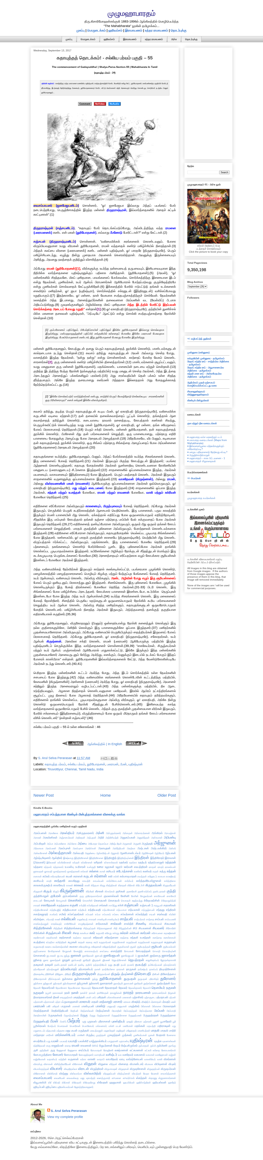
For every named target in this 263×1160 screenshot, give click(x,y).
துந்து (95, 979)
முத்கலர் (127, 1035)
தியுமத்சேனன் (167, 969)
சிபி (135, 928)
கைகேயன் (159, 896)
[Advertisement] (208, 102)
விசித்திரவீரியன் (62, 1064)
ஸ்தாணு (153, 1078)
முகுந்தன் (101, 1035)
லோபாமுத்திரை (42, 1054)
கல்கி (116, 876)
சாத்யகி (126, 919)
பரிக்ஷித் (135, 1001)
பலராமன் (112, 764)
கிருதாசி (37, 891)
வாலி (159, 1059)
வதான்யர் (52, 1059)
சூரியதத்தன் (144, 946)
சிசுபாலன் (170, 923)
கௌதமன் (100, 900)
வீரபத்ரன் (136, 1073)
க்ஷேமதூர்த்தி (168, 900)
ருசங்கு (172, 1045)
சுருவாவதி (38, 946)
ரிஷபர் (116, 1045)
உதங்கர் (123, 862)
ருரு (52, 1050)
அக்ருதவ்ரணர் (113, 833)
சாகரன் (92, 919)
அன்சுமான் (156, 837)
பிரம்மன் (159, 1010)
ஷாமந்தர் (90, 1078)
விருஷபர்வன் (168, 1068)
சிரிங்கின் (39, 933)
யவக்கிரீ (83, 1041)
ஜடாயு (60, 955)
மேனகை (171, 1035)
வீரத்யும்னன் (123, 1073)
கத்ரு (163, 871)
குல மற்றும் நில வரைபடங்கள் (202, 423)
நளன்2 (83, 992)
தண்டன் (72, 964)
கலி (110, 876)
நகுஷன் (38, 993)
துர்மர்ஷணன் (69, 983)
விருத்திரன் (97, 1068)
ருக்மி (153, 1045)
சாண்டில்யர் (113, 919)
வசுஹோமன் (161, 1054)
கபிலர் (46, 876)
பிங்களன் (145, 1006)
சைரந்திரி (116, 951)
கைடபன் (37, 900)
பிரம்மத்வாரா (145, 1010)
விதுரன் (90, 1063)
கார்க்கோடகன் (114, 880)
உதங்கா (133, 862)
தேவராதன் (111, 987)
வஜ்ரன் (172, 1054)
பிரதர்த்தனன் (41, 1010)
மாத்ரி (172, 1030)
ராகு (48, 1045)
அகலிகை (53, 833)
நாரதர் (128, 992)
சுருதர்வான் (144, 942)
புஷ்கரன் (147, 1021)
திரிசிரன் (49, 974)
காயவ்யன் (98, 880)
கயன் (69, 876)
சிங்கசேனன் (155, 923)
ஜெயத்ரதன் (136, 960)
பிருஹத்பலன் (135, 1015)
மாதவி (164, 1030)
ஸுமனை (116, 1078)
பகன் (88, 997)
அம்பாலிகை (60, 843)
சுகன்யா (84, 933)
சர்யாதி (50, 919)
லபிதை (156, 1050)
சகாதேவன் (48, 905)
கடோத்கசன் (124, 871)
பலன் (173, 1001)
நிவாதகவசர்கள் (42, 997)
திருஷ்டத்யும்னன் (122, 974)
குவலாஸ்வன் (111, 896)
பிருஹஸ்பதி (41, 1021)
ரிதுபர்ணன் (106, 1045)
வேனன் (155, 1073)
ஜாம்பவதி (76, 960)
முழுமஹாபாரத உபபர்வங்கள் (201, 498)
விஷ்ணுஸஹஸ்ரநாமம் (198, 394)
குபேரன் (55, 896)
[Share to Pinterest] (116, 758)
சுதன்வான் (51, 937)
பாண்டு (100, 1006)
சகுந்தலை (63, 905)
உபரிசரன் (80, 866)
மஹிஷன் (120, 1030)
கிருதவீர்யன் (169, 885)
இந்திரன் (142, 857)
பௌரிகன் (75, 1026)
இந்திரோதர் (157, 857)
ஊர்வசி (128, 866)
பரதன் (94, 1001)
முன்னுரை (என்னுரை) (198, 352)
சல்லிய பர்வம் (76, 764)
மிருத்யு (90, 1035)
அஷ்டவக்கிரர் (159, 848)
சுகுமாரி (100, 933)
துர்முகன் (82, 983)
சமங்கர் (54, 914)
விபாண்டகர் (136, 1064)
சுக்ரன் (124, 933)
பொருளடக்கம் (96, 30)
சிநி (115, 928)
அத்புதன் (91, 837)
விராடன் (83, 1069)
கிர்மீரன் (90, 891)
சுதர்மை (77, 937)
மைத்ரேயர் (39, 1041)
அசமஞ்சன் (170, 833)
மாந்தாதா (39, 1035)
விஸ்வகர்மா (76, 1073)
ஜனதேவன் (88, 955)
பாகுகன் (66, 1006)
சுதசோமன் (39, 937)
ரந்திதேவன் (39, 1045)
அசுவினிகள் (50, 837)
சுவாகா (73, 946)
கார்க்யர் (129, 880)
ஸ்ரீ (49, 1082)
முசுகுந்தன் (114, 1035)
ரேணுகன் (61, 1050)
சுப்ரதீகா (50, 942)
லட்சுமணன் (136, 1050)
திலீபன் (156, 974)
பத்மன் (172, 997)
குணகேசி (131, 891)
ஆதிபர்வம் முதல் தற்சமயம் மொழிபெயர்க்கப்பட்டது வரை (202, 384)
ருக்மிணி (162, 1045)
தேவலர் (123, 987)
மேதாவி (160, 1035)
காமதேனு (74, 880)
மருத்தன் (83, 1030)
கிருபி (56, 891)
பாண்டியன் (87, 1006)
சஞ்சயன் (131, 905)
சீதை (76, 933)
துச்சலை (67, 978)
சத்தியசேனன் (40, 909)
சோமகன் (129, 951)
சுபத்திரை (39, 942)
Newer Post (43, 795)
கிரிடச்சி (140, 885)
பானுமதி (111, 1006)
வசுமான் (150, 1054)
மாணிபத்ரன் (144, 1030)
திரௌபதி (142, 973)
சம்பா (98, 914)
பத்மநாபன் (162, 997)
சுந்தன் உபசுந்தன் (140, 937)
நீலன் (56, 997)
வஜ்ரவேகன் (39, 1059)
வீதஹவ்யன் (109, 1073)
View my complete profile (65, 1117)
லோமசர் (58, 1054)
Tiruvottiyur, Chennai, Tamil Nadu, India (75, 769)
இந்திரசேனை (96, 858)
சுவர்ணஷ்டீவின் (60, 946)
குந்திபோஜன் (41, 896)
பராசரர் (117, 1001)
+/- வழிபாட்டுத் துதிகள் (199, 338)
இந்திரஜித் (110, 857)
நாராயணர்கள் (159, 992)
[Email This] (102, 758)
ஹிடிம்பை (51, 1086)
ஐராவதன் (38, 871)
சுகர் (92, 933)
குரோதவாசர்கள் (93, 896)
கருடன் (88, 876)
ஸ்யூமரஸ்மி (39, 1082)
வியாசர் (56, 1068)
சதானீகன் (170, 905)
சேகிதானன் (54, 951)
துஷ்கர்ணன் (149, 983)
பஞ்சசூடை (149, 997)
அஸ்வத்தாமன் (60, 852)
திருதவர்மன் (103, 974)
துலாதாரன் (106, 983)
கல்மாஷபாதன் (128, 876)
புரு (84, 1021)
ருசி (35, 1050)
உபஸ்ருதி (91, 867)
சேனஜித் (78, 951)
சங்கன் (103, 905)
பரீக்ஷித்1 (145, 1001)
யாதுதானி (113, 1041)
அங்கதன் (128, 833)
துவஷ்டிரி (118, 983)
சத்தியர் (82, 909)
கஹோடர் (152, 876)
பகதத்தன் (79, 997)
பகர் (94, 997)
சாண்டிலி (102, 919)
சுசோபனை (157, 933)
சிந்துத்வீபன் (125, 928)
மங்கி (111, 1026)
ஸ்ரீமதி (56, 1082)
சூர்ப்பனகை (39, 951)
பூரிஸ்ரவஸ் (39, 1025)
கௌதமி (125, 900)
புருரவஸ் (92, 1021)
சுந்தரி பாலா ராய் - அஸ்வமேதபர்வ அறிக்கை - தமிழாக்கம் (204, 375)
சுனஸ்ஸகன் (170, 937)
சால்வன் (116, 923)
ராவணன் (86, 1045)
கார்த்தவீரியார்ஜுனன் (148, 880)
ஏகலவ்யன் (170, 867)
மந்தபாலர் (51, 1030)
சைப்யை (104, 951)
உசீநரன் (98, 862)
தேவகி (37, 987)
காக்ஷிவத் (171, 876)
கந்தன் (171, 871)
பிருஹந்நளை (168, 1015)
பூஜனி (156, 1021)
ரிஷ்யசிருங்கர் (129, 1045)
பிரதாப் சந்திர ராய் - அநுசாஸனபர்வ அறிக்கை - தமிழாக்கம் (205, 369)
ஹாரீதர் (172, 1082)
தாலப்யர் (153, 969)
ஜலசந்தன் (55, 960)
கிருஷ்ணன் (72, 890)
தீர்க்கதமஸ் (54, 979)
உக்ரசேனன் (86, 862)
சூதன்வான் (123, 946)
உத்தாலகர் (58, 867)
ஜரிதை (37, 960)
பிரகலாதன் (169, 1006)
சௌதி (156, 951)
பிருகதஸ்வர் (55, 1015)
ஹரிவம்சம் (115, 30)
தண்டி (81, 964)
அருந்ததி (147, 843)
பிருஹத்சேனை (119, 1015)
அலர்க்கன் (90, 848)
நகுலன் (171, 988)
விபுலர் (172, 1064)
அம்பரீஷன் (39, 843)
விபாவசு (149, 1064)
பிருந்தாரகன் (103, 1015)
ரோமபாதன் (96, 1050)
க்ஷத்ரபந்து (137, 900)
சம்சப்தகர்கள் (76, 914)
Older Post (166, 795)
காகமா (161, 876)
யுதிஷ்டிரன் (135, 764)
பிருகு (84, 1015)
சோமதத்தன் (143, 951)
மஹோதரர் (131, 1030)
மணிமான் (128, 1026)
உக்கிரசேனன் (64, 862)
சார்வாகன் (102, 923)
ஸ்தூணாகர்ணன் (167, 1078)
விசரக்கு (37, 1064)
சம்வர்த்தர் (141, 914)
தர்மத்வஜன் (53, 969)
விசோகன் (77, 1064)
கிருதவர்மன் (153, 885)
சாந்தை (150, 919)
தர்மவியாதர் (69, 969)
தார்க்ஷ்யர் (143, 969)
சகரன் (36, 905)
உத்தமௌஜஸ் (156, 862)
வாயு (122, 1059)
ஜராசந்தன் (169, 955)
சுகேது (108, 933)
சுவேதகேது (84, 946)
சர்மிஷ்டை (39, 919)
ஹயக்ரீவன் (129, 1082)
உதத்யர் (142, 862)
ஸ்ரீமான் (66, 1082)
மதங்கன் (140, 1025)
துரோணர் (168, 978)
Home (105, 795)
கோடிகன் (49, 900)
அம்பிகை (72, 843)
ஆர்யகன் (170, 853)
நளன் (75, 993)
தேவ (173, 983)
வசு (120, 1054)
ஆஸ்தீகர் (57, 857)
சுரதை (89, 942)
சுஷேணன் (96, 946)
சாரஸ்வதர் (56, 923)
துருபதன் (130, 979)
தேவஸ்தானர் (135, 987)
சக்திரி (82, 905)
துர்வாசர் (94, 983)
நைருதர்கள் (66, 997)
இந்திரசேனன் (81, 858)
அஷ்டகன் (143, 848)
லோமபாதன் (71, 1054)
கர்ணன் (100, 876)
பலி (48, 1006)
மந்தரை (61, 1030)
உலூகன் (109, 866)
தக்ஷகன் (38, 964)
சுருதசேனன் (118, 942)
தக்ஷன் (49, 964)
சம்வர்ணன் (127, 914)
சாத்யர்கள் (139, 919)
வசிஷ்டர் (111, 1054)
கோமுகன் (61, 900)
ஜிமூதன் (96, 960)
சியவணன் (145, 928)
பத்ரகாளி (38, 1001)
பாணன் (76, 1006)
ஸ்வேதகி (76, 1082)
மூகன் (151, 1035)
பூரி (174, 1021)
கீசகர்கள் (110, 891)
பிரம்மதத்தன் (130, 1010)
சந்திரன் (171, 909)
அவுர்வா (131, 848)
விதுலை (103, 1064)
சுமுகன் (72, 942)
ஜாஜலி (66, 960)
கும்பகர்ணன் (70, 896)
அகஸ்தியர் (67, 833)
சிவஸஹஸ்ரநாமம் (196, 391)
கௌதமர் (114, 900)
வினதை (123, 1064)
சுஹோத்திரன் (109, 946)
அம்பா (50, 843)
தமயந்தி (141, 964)
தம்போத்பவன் (155, 964)
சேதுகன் (67, 951)
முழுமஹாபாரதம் (131, 13)
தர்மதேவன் (39, 969)
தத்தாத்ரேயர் (100, 964)
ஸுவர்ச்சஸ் (129, 1078)
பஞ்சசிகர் (137, 997)
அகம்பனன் (40, 833)
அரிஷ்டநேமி (115, 843)
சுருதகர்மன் (105, 942)
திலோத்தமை (168, 974)
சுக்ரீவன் (134, 933)
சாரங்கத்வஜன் (41, 923)
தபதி (117, 964)
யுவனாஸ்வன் (169, 1041)
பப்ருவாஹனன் (69, 1001)
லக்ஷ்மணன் (121, 1050)
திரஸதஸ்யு (38, 974)
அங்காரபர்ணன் (142, 833)
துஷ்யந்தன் (163, 983)
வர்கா (83, 1059)
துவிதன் (138, 983)
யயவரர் (63, 1041)
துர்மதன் (57, 983)
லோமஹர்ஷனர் (86, 1054)
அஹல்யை (90, 853)
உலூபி (119, 866)
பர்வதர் (166, 1001)
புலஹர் (129, 1021)
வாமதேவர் (112, 1059)
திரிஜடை (59, 974)
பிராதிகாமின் (40, 1015)
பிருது (92, 1015)
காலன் (69, 885)
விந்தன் (113, 1064)
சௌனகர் (39, 955)
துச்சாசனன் (82, 979)
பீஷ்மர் (74, 1020)
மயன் (74, 1030)
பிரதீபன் (74, 1010)
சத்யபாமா (121, 909)
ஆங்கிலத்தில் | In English (104, 744)
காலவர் (79, 885)
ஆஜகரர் (115, 853)
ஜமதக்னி (143, 955)
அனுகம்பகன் (127, 837)
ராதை (68, 1045)
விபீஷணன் (160, 1064)
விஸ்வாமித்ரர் (92, 1073)
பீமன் (123, 764)
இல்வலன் (51, 862)
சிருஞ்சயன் (53, 933)
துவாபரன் (128, 983)
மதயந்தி (151, 1026)
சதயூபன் (158, 905)
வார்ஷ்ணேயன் (134, 1059)
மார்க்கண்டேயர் (65, 1035)
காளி (87, 885)
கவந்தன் (142, 876)
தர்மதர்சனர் (170, 964)
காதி (49, 880)
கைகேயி (171, 896)
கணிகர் (138, 871)
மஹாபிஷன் (109, 1030)
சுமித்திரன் (61, 942)
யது (48, 1041)
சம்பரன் (89, 914)
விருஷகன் (123, 1069)
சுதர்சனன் (65, 937)
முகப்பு (80, 30)
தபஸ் (123, 964)
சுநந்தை (124, 937)
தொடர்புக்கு (179, 30)
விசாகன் (48, 1064)
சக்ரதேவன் (93, 905)
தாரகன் (120, 969)
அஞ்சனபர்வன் (66, 837)
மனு (67, 1030)
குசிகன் (120, 891)
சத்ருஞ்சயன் (148, 909)
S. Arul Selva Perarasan (69, 1111)
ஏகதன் (152, 867)
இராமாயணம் (133, 30)
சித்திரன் (58, 928)
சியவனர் (158, 928)
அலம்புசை (78, 848)
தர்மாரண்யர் (86, 969)
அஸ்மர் (172, 848)
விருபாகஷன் (110, 1069)
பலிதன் (55, 1006)
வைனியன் (59, 1078)
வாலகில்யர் (150, 1059)
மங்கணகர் (101, 1026)
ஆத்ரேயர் (159, 853)
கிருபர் (47, 891)
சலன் (57, 919)
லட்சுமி (148, 1050)
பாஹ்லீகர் (134, 1006)
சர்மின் (172, 914)
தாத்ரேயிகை (108, 969)
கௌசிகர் (74, 900)
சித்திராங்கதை (73, 928)
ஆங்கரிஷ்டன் (103, 853)
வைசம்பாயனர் (42, 1078)
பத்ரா (57, 1001)
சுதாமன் (87, 937)
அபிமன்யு (170, 837)
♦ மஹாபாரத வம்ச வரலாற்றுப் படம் (204, 437)
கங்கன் (84, 871)
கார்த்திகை (170, 880)
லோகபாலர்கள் (168, 1050)
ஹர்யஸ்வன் (159, 1082)
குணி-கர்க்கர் (145, 891)
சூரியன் (156, 946)
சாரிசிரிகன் (70, 923)
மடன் (118, 1026)
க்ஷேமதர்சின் (152, 900)
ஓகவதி (48, 871)
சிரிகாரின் (171, 928)
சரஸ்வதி (162, 914)
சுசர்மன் (145, 933)
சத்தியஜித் (55, 909)
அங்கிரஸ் (157, 833)
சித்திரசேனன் (42, 928)
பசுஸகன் (126, 997)
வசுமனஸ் (139, 1054)
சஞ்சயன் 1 (146, 905)
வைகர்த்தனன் (168, 1073)
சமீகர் (62, 914)
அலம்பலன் (50, 848)
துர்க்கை (37, 983)
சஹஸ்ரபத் (82, 919)
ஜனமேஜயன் (112, 955)
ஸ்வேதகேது (89, 1082)
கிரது (102, 885)
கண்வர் (147, 871)
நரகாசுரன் (58, 992)
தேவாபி (147, 987)
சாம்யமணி (170, 919)
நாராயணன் (143, 993)
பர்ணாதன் (156, 1001)
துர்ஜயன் (47, 983)
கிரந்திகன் (111, 885)
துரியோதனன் (96, 764)
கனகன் (37, 876)
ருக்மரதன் (143, 1045)
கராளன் (78, 876)
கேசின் (134, 896)
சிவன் (67, 932)
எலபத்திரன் (141, 866)
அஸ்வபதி (78, 853)
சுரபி (96, 942)
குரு (82, 896)
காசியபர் (38, 880)
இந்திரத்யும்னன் (125, 858)
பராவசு (126, 1001)
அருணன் (127, 843)
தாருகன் (131, 969)
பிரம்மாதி (171, 1010)
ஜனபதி (99, 955)
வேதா (146, 1073)
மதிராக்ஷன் (164, 1025)
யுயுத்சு (158, 1041)
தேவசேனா (61, 987)
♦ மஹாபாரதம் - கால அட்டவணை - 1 (206, 458)
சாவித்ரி (128, 923)
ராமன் (75, 1045)
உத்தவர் (48, 867)
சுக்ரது (116, 933)
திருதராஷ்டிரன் (84, 973)
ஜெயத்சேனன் (119, 960)
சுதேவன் (98, 937)
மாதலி (155, 1030)
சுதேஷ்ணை (111, 937)
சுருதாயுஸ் (170, 942)
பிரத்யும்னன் (103, 1010)
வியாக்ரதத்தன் (41, 1069)
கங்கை (94, 871)
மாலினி (81, 1035)
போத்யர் (52, 1026)
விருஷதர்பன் (153, 1069)
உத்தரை (38, 866)
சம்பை (115, 914)
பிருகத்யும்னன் (71, 1015)
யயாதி (72, 1041)
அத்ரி (101, 837)
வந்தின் (63, 1059)
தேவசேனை (74, 987)
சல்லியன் (68, 919)
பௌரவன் (62, 1026)
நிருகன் (172, 992)
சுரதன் (81, 942)
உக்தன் (76, 862)
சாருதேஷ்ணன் (85, 923)
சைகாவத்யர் (91, 951)
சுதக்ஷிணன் (170, 933)
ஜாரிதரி (87, 960)
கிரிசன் (131, 885)
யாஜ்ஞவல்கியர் (98, 1041)
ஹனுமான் (115, 1082)
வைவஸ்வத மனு (75, 1078)
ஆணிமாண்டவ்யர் (130, 853)
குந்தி (171, 891)
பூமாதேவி (166, 1021)
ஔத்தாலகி (73, 871)
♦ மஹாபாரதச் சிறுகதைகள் (201, 461)
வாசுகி (91, 1059)
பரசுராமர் (84, 1001)
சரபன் (152, 914)
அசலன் (37, 837)
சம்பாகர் (106, 914)
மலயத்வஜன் (96, 1030)
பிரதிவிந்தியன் (59, 1010)
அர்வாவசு (38, 848)
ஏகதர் (161, 867)
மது (174, 1026)
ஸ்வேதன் (102, 1082)
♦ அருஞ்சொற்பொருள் (198, 455)
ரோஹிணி (108, 1050)
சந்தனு (160, 909)
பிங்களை (156, 1006)
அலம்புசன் (64, 848)
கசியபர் (110, 871)
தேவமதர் (86, 987)
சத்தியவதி (94, 909)
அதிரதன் (80, 837)
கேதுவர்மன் (146, 896)
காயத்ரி (86, 880)
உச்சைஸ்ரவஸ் (111, 862)
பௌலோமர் (88, 1026)
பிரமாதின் (117, 1010)
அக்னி (100, 833)
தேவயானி (98, 987)
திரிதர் (68, 974)
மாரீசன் (50, 1035)
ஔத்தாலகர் (59, 871)
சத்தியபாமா (70, 909)
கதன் (156, 871)
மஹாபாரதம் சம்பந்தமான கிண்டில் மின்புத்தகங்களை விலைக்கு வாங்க (79, 814)
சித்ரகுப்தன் (89, 928)
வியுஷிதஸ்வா (70, 1069)
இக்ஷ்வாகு (68, 858)
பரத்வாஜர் (105, 1001)
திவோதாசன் (40, 979)
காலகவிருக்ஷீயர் (42, 885)
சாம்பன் (159, 919)
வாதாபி (100, 1059)
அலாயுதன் (104, 848)
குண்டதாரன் (159, 891)
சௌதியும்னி (169, 951)
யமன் (55, 1041)
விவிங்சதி (52, 1073)
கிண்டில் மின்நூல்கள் (198, 400)
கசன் (102, 871)
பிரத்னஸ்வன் (87, 1010)
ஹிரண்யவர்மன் (66, 1087)
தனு (110, 964)
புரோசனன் (104, 1021)
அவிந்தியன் (119, 848)
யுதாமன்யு (124, 1041)
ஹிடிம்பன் (39, 1086)
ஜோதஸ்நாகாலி (168, 960)
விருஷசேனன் (138, 1068)
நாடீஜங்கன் (116, 992)
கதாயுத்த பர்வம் (55, 764)
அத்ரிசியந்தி (112, 837)
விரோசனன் (39, 1073)
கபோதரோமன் (57, 876)
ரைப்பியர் (84, 1050)
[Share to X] (109, 758)
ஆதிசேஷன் (148, 853)
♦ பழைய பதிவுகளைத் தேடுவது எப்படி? (207, 452)
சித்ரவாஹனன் (104, 928)
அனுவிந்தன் (143, 837)
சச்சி (121, 905)
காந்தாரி (59, 881)
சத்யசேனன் (108, 909)
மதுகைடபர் (39, 1030)
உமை (100, 867)
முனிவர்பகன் (140, 1035)
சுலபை (48, 946)
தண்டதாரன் (60, 964)
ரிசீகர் (95, 1045)
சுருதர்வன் (131, 942)
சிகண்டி (141, 923)
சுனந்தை (157, 937)
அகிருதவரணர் (85, 833)
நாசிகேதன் (103, 992)
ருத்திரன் (44, 1050)
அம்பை (82, 843)
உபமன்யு (69, 866)
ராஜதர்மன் (58, 1045)
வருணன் (73, 1059)
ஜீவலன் (106, 960)
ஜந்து (67, 955)
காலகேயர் (59, 885)
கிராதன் (122, 885)
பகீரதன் (101, 997)
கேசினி (125, 896)
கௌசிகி (87, 900)
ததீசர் (89, 964)
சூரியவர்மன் (169, 946)
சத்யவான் (134, 909)
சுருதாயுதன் (157, 942)
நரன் (67, 992)
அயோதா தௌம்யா (98, 843)
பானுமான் (122, 1006)
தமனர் (130, 964)
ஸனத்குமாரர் (103, 1078)
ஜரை (45, 960)
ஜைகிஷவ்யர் (152, 960)
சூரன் (133, 946)
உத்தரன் (170, 862)
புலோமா (138, 1021)
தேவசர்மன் (48, 987)
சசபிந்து (113, 905)
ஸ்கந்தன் (141, 1077)
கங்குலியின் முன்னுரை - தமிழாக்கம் (206, 358)
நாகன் (92, 992)
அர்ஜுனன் (165, 843)
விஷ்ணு (63, 1073)
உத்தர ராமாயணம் (156, 30)
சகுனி (74, 905)
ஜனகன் (76, 955)
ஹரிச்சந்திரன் (144, 1082)
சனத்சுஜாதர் (40, 914)
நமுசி (48, 992)
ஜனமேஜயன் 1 (129, 955)
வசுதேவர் (128, 1054)
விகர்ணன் (170, 1059)
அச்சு (174, 39)
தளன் (97, 969)
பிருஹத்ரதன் (151, 1015)
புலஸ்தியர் (118, 1021)
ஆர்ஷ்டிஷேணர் (42, 857)
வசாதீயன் (99, 1054)
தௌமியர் (158, 988)
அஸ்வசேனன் (40, 853)
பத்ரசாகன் (48, 1001)
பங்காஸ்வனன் (114, 997)
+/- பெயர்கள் (194, 478)
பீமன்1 (63, 1021)
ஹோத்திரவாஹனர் (83, 1087)
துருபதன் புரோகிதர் (148, 979)
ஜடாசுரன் (51, 955)
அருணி (137, 843)
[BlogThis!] (106, 758)
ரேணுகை (72, 1050)
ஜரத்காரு (155, 955)
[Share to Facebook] (112, 758)
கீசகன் (99, 891)
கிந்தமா (95, 885)
